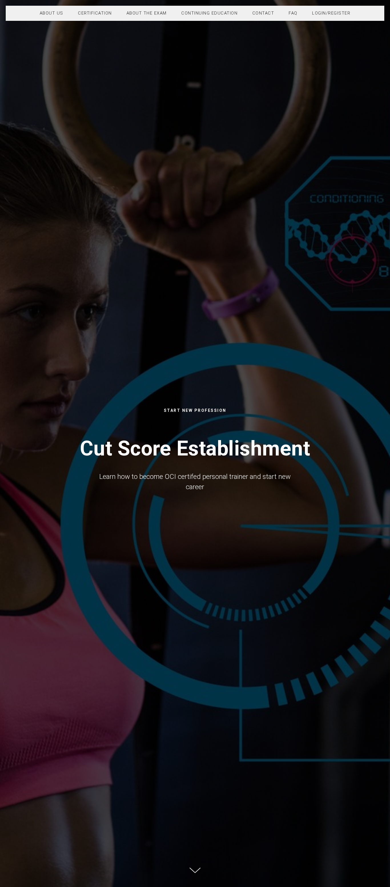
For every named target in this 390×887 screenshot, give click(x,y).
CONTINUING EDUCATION (209, 13)
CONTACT (263, 13)
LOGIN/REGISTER (331, 13)
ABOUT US (51, 13)
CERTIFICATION (95, 13)
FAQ (293, 13)
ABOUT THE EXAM (146, 13)
